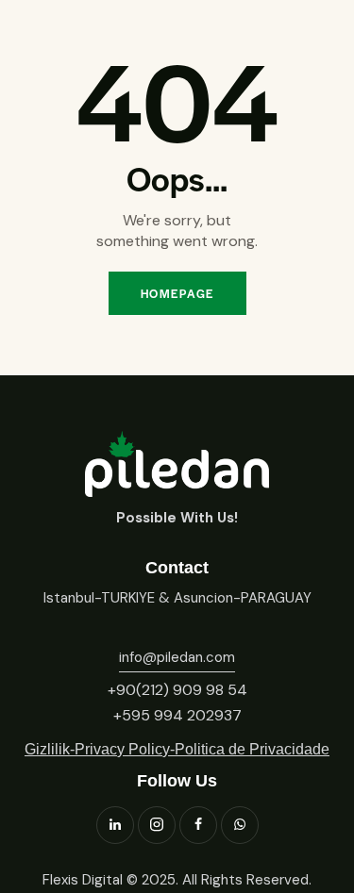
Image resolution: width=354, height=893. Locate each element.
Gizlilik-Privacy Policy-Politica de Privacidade (177, 749)
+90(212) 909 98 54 (177, 690)
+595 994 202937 (177, 715)
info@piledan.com (177, 657)
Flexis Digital (82, 879)
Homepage (177, 293)
